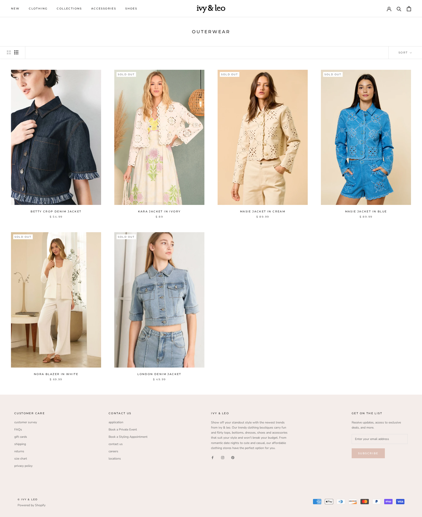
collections (69, 8)
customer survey (25, 422)
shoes (131, 8)
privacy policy (23, 466)
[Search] (399, 8)
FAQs (18, 429)
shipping (20, 444)
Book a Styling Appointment (128, 437)
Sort (403, 52)
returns (19, 451)
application (116, 422)
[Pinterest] (232, 457)
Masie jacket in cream (262, 211)
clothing (38, 8)
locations (115, 458)
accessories (103, 8)
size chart (20, 458)
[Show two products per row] (9, 52)
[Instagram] (222, 457)
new (15, 8)
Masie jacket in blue (366, 211)
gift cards (20, 437)
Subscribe (368, 453)
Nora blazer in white (56, 374)
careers (113, 451)
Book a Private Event (123, 429)
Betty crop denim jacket (56, 211)
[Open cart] (409, 8)
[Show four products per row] (16, 52)
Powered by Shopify (31, 505)
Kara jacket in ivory (159, 211)
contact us (116, 444)
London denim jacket (159, 374)
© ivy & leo (28, 499)
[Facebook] (212, 457)
